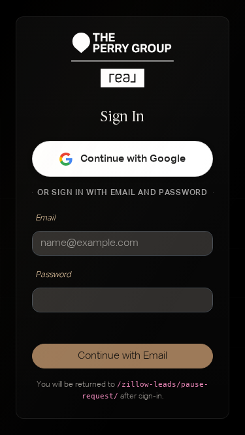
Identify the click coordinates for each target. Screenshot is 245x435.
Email (45, 218)
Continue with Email (122, 356)
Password (53, 275)
